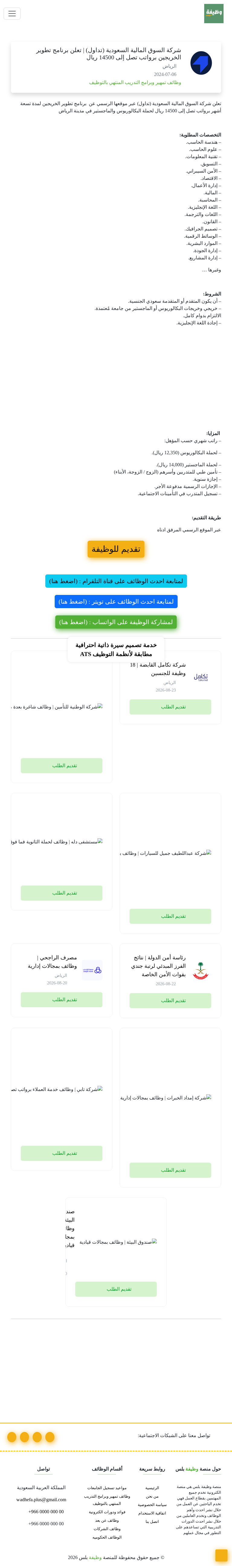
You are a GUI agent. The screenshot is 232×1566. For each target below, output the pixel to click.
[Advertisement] (116, 385)
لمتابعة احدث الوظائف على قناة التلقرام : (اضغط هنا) (116, 581)
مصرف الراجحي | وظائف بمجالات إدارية (52, 962)
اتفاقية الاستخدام (152, 1513)
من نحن (152, 1496)
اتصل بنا (152, 1522)
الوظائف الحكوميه (107, 1537)
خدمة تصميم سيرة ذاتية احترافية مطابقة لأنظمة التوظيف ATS (116, 649)
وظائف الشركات (107, 1529)
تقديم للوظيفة (116, 549)
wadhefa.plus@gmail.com (41, 1499)
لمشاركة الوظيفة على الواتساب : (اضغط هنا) (116, 622)
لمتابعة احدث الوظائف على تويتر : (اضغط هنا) (116, 601)
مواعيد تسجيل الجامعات (107, 1488)
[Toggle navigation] (12, 14)
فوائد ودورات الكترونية (107, 1512)
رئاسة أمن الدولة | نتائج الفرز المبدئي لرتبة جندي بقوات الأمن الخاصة (158, 966)
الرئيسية (152, 1488)
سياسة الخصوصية (152, 1505)
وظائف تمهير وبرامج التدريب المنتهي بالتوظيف (134, 82)
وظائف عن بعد (107, 1520)
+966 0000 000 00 (45, 1511)
